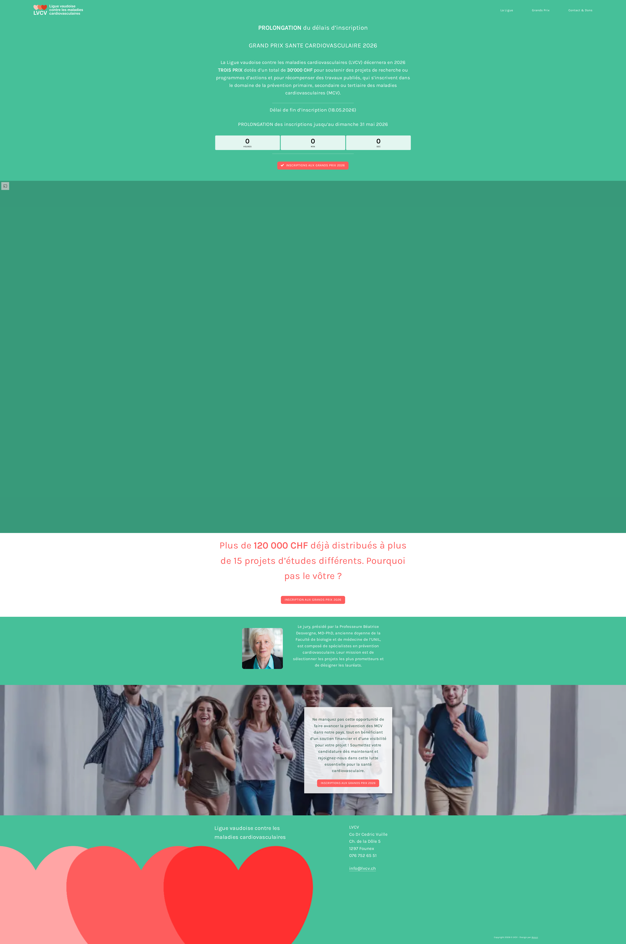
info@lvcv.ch (362, 868)
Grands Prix (541, 10)
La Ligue (506, 10)
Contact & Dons (580, 10)
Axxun (535, 937)
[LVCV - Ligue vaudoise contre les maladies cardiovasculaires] (58, 10)
